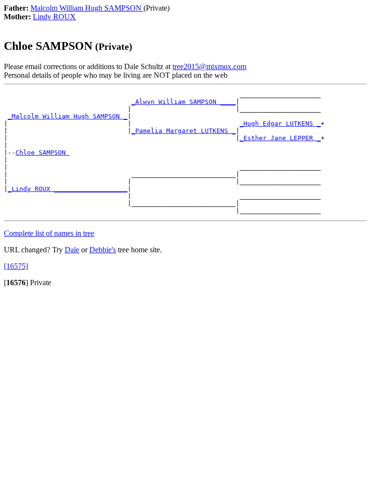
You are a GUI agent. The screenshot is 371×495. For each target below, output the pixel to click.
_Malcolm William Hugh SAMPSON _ (68, 116)
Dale (72, 250)
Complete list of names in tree (49, 233)
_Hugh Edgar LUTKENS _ (280, 123)
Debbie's (102, 250)
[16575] (16, 266)
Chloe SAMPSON (42, 152)
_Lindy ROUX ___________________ (68, 188)
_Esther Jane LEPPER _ (280, 138)
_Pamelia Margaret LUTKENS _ (183, 130)
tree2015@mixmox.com (209, 66)
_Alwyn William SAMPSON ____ (183, 101)
